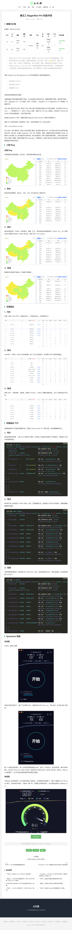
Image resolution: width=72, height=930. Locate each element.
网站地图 (41, 925)
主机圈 (36, 3)
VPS (19, 7)
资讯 (24, 7)
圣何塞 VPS (58, 921)
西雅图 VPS (65, 921)
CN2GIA (35, 850)
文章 (44, 925)
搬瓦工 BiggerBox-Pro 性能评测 (36, 15)
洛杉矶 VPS (26, 921)
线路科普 (45, 7)
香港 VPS (6, 921)
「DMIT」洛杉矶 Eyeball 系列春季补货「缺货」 (52, 888)
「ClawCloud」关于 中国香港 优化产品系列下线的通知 (52, 864)
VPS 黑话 (38, 7)
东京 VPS (19, 921)
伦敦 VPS (44, 921)
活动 (29, 7)
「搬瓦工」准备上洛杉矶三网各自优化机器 (50, 883)
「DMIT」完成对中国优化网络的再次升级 (50, 878)
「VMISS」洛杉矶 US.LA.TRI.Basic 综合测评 (18, 874)
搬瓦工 (43, 850)
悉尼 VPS (38, 921)
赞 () (36, 836)
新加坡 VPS (12, 921)
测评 (33, 7)
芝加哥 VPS (51, 921)
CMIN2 (29, 850)
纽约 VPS (32, 921)
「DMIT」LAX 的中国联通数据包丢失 (14, 864)
